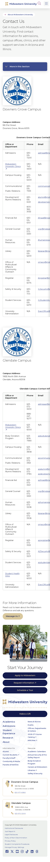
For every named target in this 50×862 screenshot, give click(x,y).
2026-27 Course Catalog (35, 735)
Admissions (9, 726)
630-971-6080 (20, 792)
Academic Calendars (37, 752)
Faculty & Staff (9, 758)
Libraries (31, 770)
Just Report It (10, 831)
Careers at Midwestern (37, 767)
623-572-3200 (20, 814)
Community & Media (11, 761)
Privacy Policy (10, 841)
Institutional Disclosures (14, 828)
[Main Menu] (46, 3)
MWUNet (31, 740)
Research (8, 738)
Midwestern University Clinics (13, 165)
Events (30, 725)
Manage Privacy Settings (14, 847)
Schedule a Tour (25, 690)
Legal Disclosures (11, 834)
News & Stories (34, 722)
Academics (9, 722)
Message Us (12, 616)
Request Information (24, 683)
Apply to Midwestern (25, 675)
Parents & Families (11, 765)
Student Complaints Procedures (17, 844)
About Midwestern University (20, 15)
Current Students (10, 755)
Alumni (6, 752)
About (6, 742)
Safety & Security (35, 774)
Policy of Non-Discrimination (16, 838)
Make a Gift (25, 714)
